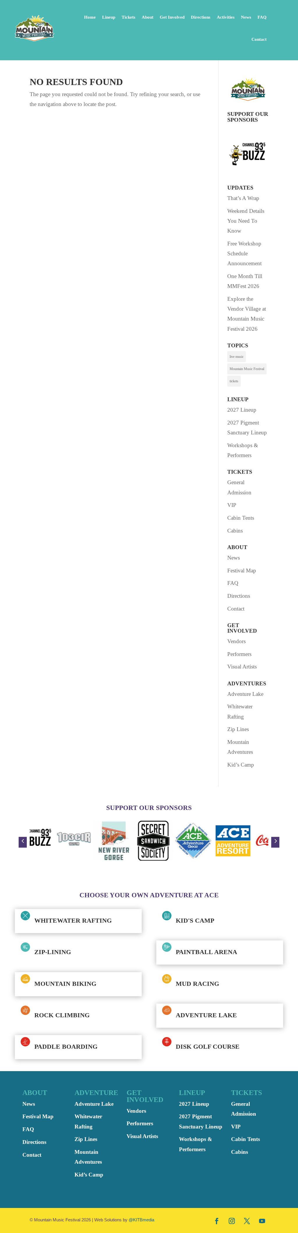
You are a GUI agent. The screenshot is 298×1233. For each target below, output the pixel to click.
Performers (239, 654)
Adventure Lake (245, 694)
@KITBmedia (141, 1219)
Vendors (236, 641)
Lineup (108, 17)
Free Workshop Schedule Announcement (244, 253)
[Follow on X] (247, 1221)
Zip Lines (238, 729)
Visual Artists (242, 667)
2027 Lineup (241, 410)
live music (237, 357)
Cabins (235, 531)
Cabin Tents (240, 518)
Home (90, 17)
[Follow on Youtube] (262, 1221)
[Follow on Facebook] (217, 1221)
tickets (234, 381)
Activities (226, 17)
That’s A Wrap (243, 198)
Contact (259, 39)
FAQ (262, 17)
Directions (200, 17)
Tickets (128, 17)
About (147, 17)
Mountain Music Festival (247, 369)
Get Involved (172, 17)
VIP (231, 505)
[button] (23, 842)
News (246, 17)
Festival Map (241, 570)
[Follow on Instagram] (232, 1221)
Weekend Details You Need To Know (245, 221)
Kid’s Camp (240, 765)
